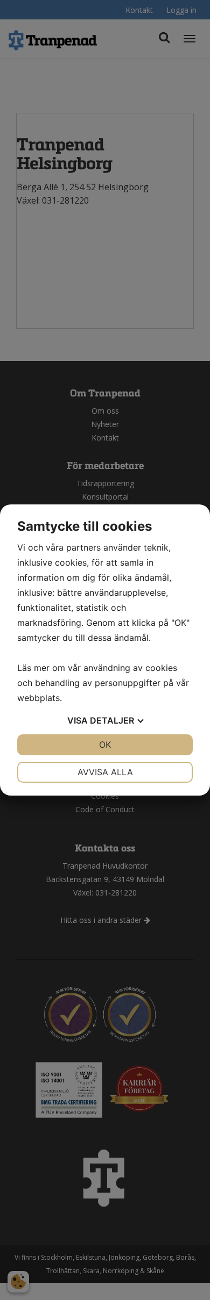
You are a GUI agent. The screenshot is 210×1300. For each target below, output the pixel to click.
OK (105, 744)
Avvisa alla (105, 772)
